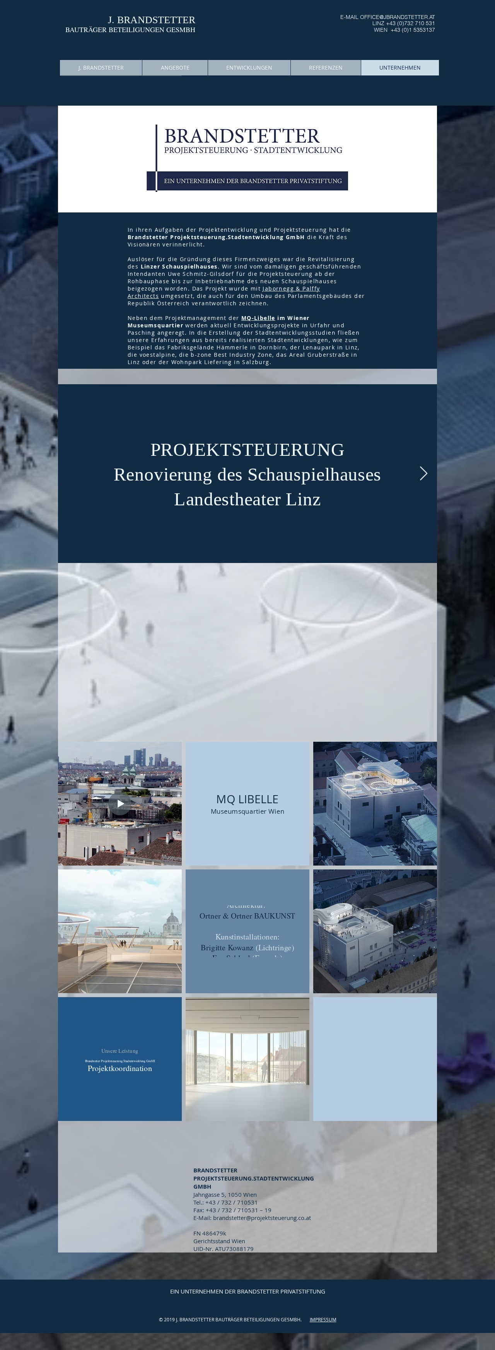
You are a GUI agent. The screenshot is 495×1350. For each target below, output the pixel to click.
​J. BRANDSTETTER (151, 20)
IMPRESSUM (323, 1319)
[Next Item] (423, 473)
